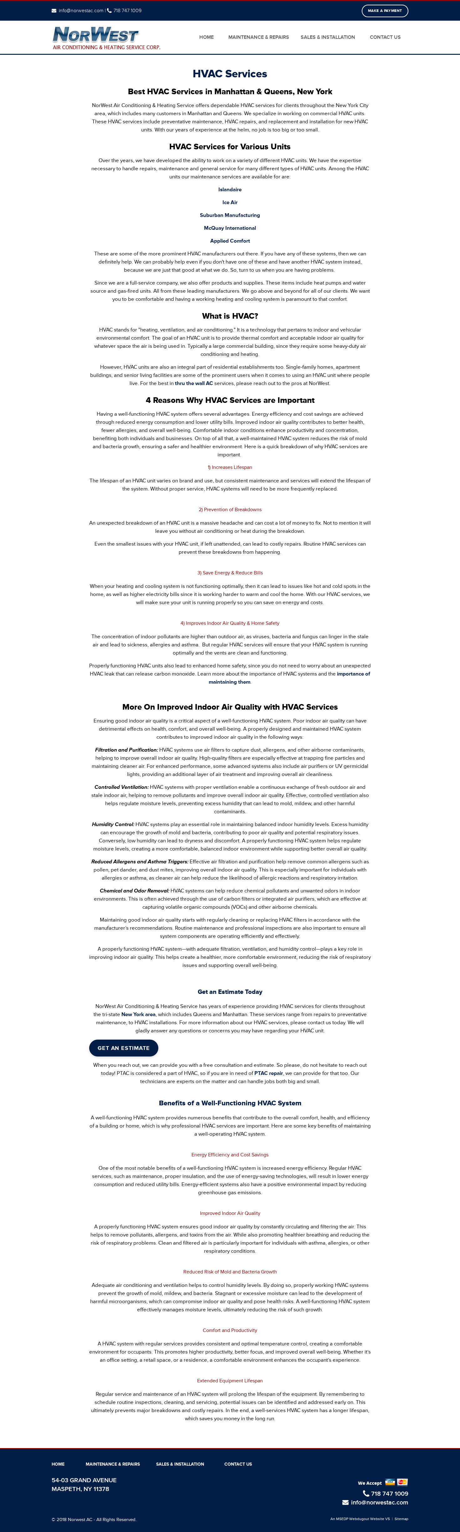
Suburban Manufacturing (230, 215)
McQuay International (230, 228)
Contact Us (385, 37)
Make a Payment (385, 10)
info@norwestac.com (81, 11)
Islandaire (230, 189)
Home (206, 37)
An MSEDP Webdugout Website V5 (360, 1519)
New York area (138, 1014)
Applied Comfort (230, 241)
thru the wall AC (194, 383)
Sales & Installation (328, 37)
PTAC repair (268, 1073)
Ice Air (230, 202)
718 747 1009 (127, 11)
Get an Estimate (124, 1048)
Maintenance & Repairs (258, 37)
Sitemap (401, 1519)
